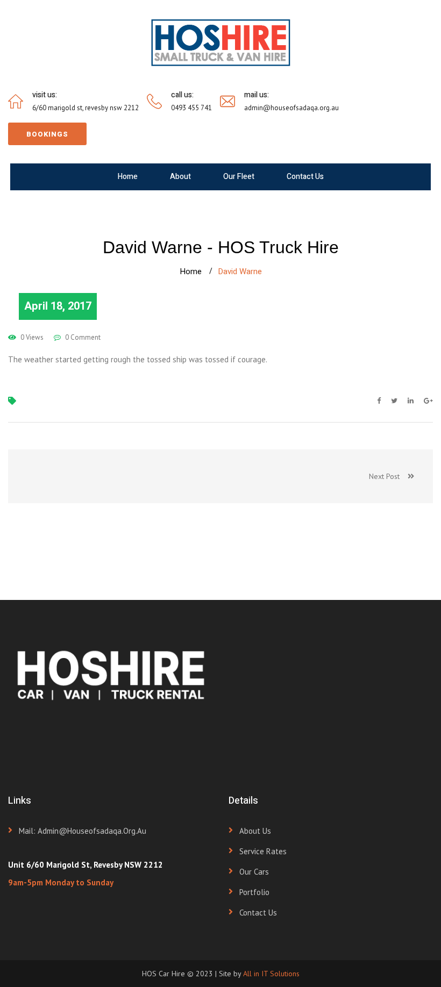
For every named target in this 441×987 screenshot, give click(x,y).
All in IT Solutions (271, 973)
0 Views (31, 337)
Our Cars (254, 872)
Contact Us (305, 176)
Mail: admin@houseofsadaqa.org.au (82, 831)
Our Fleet (238, 176)
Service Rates (263, 851)
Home (128, 176)
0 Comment (82, 337)
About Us (255, 831)
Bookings (47, 134)
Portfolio (254, 892)
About (180, 176)
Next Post (388, 476)
